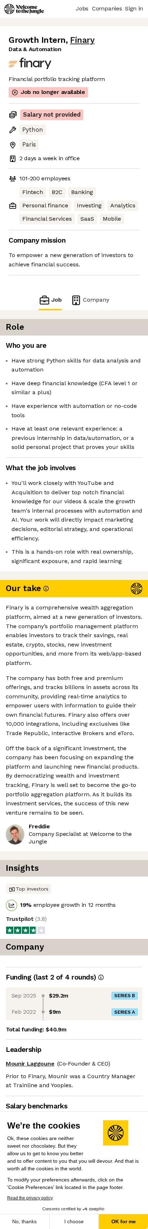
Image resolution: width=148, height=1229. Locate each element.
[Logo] (24, 9)
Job (56, 299)
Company (96, 299)
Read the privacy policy (30, 1198)
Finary (82, 40)
